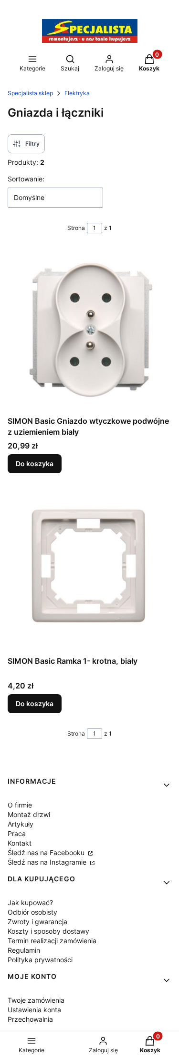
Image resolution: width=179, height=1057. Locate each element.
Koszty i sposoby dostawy (48, 931)
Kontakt (20, 843)
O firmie (20, 805)
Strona (76, 227)
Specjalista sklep (30, 93)
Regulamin (24, 950)
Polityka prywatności (40, 960)
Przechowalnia (30, 1019)
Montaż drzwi (29, 814)
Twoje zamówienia (36, 1000)
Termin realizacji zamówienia (52, 941)
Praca (17, 833)
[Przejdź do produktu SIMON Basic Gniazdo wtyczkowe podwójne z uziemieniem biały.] (89, 330)
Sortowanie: (26, 179)
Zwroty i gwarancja (37, 921)
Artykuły (20, 824)
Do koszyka (34, 463)
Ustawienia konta (34, 1010)
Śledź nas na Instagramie (48, 862)
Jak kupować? (30, 902)
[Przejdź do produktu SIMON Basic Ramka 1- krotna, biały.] (89, 570)
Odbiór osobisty (32, 912)
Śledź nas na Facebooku (47, 852)
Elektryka (77, 93)
